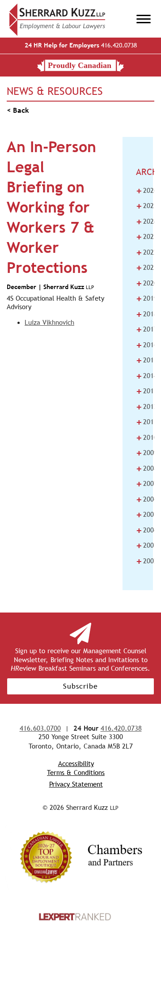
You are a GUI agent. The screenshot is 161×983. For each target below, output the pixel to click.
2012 (146, 406)
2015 (146, 360)
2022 (146, 252)
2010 (146, 437)
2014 (146, 375)
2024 (146, 221)
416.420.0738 (81, 45)
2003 (146, 545)
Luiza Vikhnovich (49, 322)
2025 (146, 205)
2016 (146, 344)
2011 (146, 421)
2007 (146, 483)
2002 (146, 561)
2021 (146, 267)
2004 (146, 530)
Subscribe (80, 686)
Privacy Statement (76, 784)
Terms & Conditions (76, 772)
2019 (146, 298)
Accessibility (76, 763)
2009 (146, 452)
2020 (146, 283)
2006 (146, 499)
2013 (146, 391)
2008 (146, 468)
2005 (146, 514)
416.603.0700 (40, 728)
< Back (18, 110)
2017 (146, 329)
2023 (146, 236)
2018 (146, 314)
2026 (146, 190)
